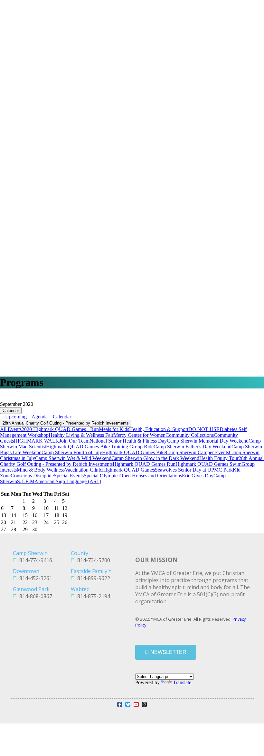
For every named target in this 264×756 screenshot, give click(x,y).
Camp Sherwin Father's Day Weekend (192, 446)
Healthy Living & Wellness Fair (81, 435)
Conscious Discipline (32, 475)
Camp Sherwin (30, 553)
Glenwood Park (31, 589)
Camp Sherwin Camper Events (197, 452)
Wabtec (80, 589)
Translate (182, 682)
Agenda (39, 416)
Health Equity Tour (219, 458)
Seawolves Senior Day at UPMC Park (194, 470)
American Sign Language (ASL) (67, 481)
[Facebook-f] (119, 704)
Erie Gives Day (197, 475)
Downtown (26, 571)
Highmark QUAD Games (128, 470)
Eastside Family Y (91, 571)
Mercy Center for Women (139, 435)
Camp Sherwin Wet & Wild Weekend (73, 458)
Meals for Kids (114, 429)
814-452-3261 (34, 578)
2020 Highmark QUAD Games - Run (60, 429)
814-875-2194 (92, 596)
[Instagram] (144, 704)
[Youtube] (136, 704)
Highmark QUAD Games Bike (134, 452)
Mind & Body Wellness (41, 470)
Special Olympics (101, 475)
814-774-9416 (34, 560)
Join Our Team (74, 441)
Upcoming (15, 416)
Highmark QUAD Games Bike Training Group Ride (100, 446)
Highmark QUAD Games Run (144, 464)
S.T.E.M (25, 481)
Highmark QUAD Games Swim (208, 464)
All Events (11, 429)
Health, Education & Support (158, 429)
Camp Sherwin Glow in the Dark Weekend (155, 458)
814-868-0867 (34, 596)
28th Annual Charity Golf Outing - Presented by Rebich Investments (66, 423)
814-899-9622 (92, 578)
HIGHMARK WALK (36, 441)
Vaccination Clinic (83, 470)
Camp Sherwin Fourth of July (72, 452)
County (79, 553)
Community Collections (189, 435)
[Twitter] (127, 704)
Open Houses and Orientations (150, 475)
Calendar (11, 410)
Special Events (69, 475)
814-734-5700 (92, 560)
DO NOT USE (204, 429)
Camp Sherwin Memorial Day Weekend (208, 441)
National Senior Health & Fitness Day (128, 441)
